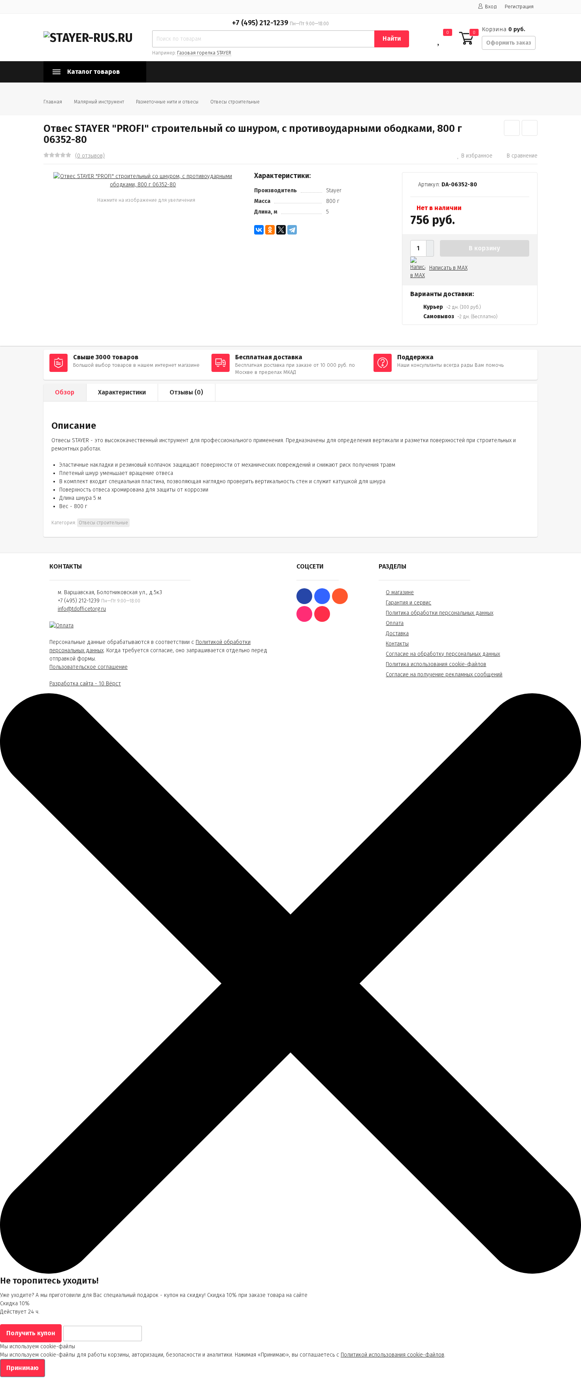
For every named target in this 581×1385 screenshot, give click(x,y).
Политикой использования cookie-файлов (392, 1354)
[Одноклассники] (270, 230)
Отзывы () (186, 392)
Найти (392, 38)
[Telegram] (292, 230)
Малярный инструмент (99, 102)
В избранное (476, 155)
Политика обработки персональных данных (439, 613)
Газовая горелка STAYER (204, 53)
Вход (491, 6)
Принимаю (22, 1368)
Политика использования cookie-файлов (436, 664)
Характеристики (122, 392)
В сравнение (522, 155)
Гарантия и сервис (408, 602)
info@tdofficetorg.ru (82, 609)
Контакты (397, 643)
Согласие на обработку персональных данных (443, 654)
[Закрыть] (290, 1272)
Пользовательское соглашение (88, 667)
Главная (52, 102)
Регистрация (519, 6)
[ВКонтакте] (259, 230)
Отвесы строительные (235, 102)
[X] (281, 230)
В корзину (484, 248)
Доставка (397, 633)
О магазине (400, 592)
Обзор (64, 392)
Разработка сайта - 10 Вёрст (85, 683)
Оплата (395, 623)
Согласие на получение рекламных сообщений (444, 674)
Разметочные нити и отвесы (167, 102)
